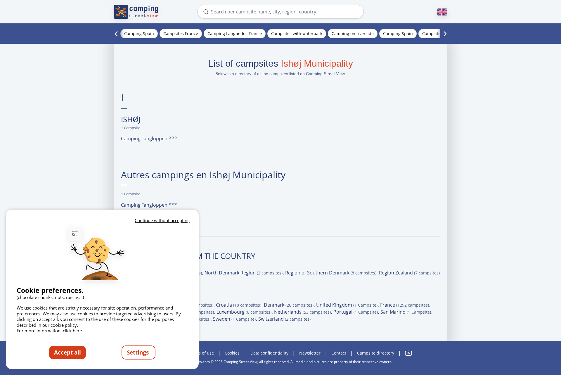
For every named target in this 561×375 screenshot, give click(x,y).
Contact (338, 353)
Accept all (67, 352)
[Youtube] (408, 353)
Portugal (355, 312)
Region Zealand (409, 272)
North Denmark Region (244, 272)
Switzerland (284, 319)
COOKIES (232, 353)
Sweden (234, 319)
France (404, 305)
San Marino (405, 312)
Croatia (238, 305)
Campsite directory (375, 353)
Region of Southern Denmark (330, 272)
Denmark (289, 305)
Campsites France (180, 33)
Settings (138, 352)
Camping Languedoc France (234, 33)
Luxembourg (244, 312)
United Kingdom (347, 305)
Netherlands (302, 312)
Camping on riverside (353, 33)
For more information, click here (49, 330)
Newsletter (310, 353)
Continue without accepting (162, 220)
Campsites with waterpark (296, 33)
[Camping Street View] (136, 12)
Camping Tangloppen (145, 138)
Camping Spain (139, 33)
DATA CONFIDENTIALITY (269, 353)
